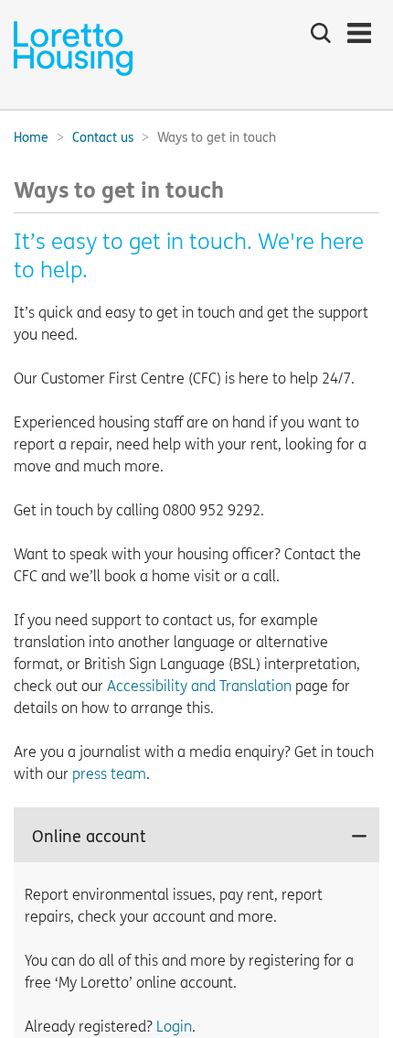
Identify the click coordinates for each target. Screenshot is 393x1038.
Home (31, 138)
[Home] (73, 73)
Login (174, 1026)
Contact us (102, 138)
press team (109, 774)
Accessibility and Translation (199, 686)
